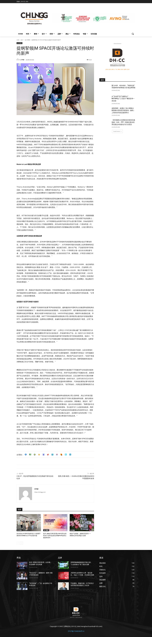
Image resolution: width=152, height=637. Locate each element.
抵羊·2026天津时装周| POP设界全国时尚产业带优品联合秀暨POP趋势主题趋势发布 (54, 535)
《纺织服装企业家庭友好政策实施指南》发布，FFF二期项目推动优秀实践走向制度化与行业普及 (123, 122)
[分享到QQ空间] (34, 454)
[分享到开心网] (39, 454)
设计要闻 (27, 40)
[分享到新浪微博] (48, 454)
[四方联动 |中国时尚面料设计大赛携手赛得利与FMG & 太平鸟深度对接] (29, 522)
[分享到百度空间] (43, 454)
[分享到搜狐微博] (61, 454)
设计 (22, 40)
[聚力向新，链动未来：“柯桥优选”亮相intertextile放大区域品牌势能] (104, 88)
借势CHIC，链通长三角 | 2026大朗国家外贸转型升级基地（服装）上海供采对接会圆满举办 (123, 110)
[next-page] (21, 543)
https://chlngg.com (40, 492)
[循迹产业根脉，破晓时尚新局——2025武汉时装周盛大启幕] (82, 522)
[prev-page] (18, 543)
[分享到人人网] (26, 454)
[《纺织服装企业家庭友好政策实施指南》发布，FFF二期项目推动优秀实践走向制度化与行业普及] (104, 123)
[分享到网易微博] (57, 454)
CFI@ (22, 59)
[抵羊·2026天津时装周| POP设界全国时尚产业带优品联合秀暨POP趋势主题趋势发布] (55, 522)
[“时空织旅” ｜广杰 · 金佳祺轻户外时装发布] (22, 586)
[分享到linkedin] (70, 454)
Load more (116, 131)
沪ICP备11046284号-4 (76, 631)
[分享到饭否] (66, 454)
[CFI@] (18, 60)
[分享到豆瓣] (30, 454)
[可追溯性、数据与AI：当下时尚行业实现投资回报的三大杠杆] (63, 586)
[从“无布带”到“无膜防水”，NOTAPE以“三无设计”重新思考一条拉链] (104, 99)
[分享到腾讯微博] (52, 454)
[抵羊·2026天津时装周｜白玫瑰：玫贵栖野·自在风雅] (22, 565)
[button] (132, 33)
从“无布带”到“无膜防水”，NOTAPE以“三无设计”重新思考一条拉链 (123, 99)
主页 (18, 40)
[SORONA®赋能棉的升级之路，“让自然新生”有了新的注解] (63, 565)
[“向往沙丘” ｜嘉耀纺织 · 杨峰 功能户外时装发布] (22, 575)
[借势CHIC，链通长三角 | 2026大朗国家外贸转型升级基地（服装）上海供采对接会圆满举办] (104, 111)
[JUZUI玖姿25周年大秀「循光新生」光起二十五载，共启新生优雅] (63, 575)
